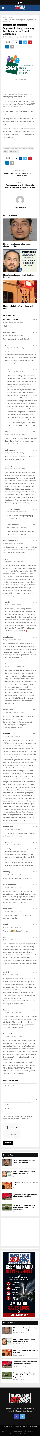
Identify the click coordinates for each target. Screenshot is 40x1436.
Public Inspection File (30, 1431)
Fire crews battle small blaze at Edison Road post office (25, 1195)
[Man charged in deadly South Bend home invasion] (7, 1174)
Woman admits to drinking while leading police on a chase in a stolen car (20, 187)
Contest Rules (17, 1431)
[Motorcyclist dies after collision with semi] (7, 1185)
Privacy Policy (14, 1434)
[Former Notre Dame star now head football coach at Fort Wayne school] (7, 1207)
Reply (35, 319)
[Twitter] (22, 1416)
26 (31, 37)
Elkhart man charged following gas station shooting (24, 1161)
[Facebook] (16, 1416)
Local (10, 25)
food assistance (28, 148)
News (14, 25)
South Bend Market (22, 25)
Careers (9, 1431)
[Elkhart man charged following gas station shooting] (7, 1162)
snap (5, 151)
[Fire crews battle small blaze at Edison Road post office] (7, 1196)
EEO (3, 1431)
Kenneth (6, 734)
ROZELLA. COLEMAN (10, 319)
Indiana (6, 25)
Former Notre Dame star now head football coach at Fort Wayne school (24, 1207)
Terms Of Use (24, 1434)
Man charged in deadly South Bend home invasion (24, 1172)
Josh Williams (9, 37)
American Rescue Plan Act (12, 148)
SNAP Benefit (14, 151)
